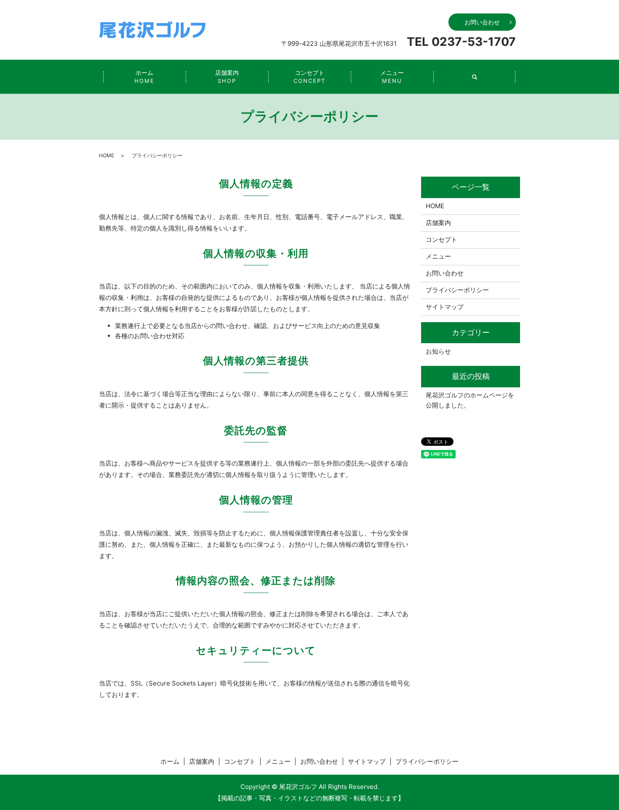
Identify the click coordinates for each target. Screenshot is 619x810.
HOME (106, 155)
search (474, 76)
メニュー (392, 76)
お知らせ (438, 351)
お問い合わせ (482, 22)
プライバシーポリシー (457, 290)
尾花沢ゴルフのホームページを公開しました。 (470, 400)
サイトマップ (445, 307)
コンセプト (309, 76)
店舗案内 (227, 76)
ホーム (144, 76)
